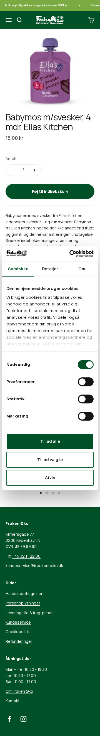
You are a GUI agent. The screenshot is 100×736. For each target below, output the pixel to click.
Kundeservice (18, 622)
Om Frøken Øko (19, 691)
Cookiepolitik (18, 631)
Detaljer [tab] (50, 269)
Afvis (50, 477)
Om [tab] (81, 269)
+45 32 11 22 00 (26, 556)
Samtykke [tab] (18, 269)
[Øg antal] (34, 170)
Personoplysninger (23, 603)
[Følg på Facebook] (9, 719)
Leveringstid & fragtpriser (29, 612)
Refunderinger (19, 641)
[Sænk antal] (13, 170)
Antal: (11, 158)
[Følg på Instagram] (23, 719)
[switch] (86, 381)
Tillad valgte (50, 459)
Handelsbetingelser (24, 593)
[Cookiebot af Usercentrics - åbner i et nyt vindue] (71, 253)
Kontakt (13, 700)
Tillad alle (50, 441)
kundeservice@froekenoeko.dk (34, 565)
